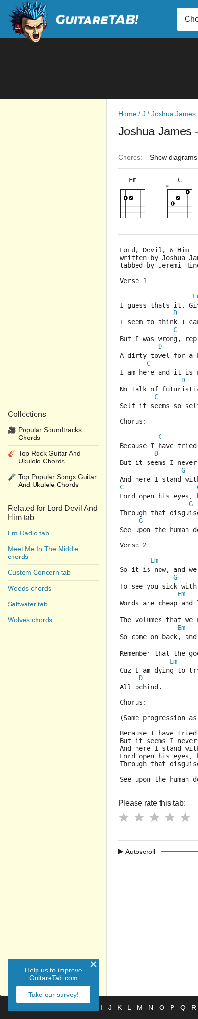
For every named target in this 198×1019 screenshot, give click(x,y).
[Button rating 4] (169, 817)
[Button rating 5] (185, 817)
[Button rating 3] (154, 817)
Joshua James (173, 114)
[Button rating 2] (139, 817)
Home (127, 114)
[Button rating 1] (123, 817)
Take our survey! (53, 994)
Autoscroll (140, 851)
